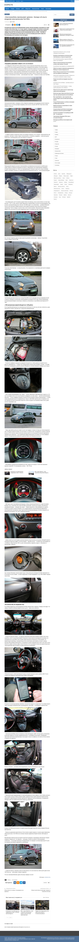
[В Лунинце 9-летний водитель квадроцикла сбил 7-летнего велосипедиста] (7, 473)
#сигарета (55, 197)
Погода (56, 146)
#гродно (55, 180)
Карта (22, 1)
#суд (60, 197)
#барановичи (69, 173)
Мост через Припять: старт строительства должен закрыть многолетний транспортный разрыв (63, 98)
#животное (71, 180)
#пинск (55, 192)
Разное (56, 155)
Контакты (18, 1)
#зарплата (56, 182)
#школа (55, 199)
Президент (57, 148)
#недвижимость (57, 190)
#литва (65, 184)
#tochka (55, 173)
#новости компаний (64, 190)
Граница (18, 8)
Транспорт (7, 14)
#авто (59, 173)
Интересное (57, 139)
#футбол (68, 197)
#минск (55, 186)
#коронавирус (56, 184)
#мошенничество (57, 188)
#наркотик (67, 188)
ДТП (23, 8)
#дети (67, 180)
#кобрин (65, 182)
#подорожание (60, 192)
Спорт (42, 8)
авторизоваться (26, 927)
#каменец (61, 182)
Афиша (56, 129)
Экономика (48, 8)
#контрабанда (71, 182)
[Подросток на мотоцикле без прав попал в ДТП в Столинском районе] (42, 905)
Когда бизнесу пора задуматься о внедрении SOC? (63, 66)
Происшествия (35, 8)
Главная (7, 8)
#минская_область (61, 186)
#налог (63, 188)
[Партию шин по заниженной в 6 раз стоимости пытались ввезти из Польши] (56, 30)
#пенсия (71, 190)
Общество (27, 8)
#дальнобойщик (61, 180)
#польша (70, 192)
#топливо (64, 197)
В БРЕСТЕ (9, 5)
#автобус (63, 173)
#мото (67, 186)
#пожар (66, 192)
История (56, 141)
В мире (12, 8)
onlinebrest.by (47, 877)
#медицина (71, 184)
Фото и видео (57, 162)
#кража (61, 184)
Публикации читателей (59, 153)
